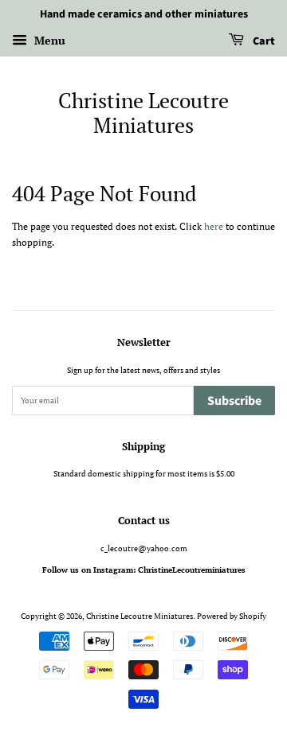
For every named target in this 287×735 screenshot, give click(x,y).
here (213, 226)
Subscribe (234, 401)
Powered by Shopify (231, 615)
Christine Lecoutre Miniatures (143, 113)
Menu (48, 40)
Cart (262, 41)
